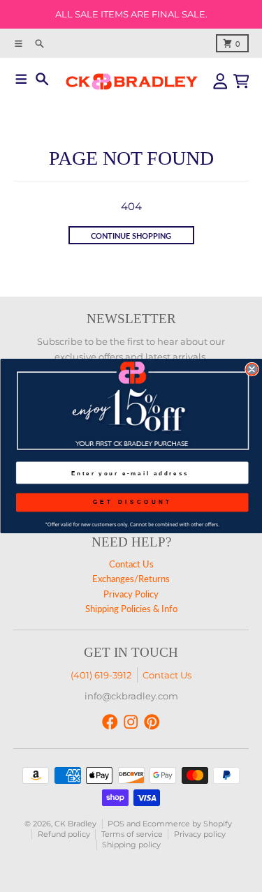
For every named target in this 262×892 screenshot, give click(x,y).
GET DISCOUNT (131, 502)
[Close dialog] (252, 370)
